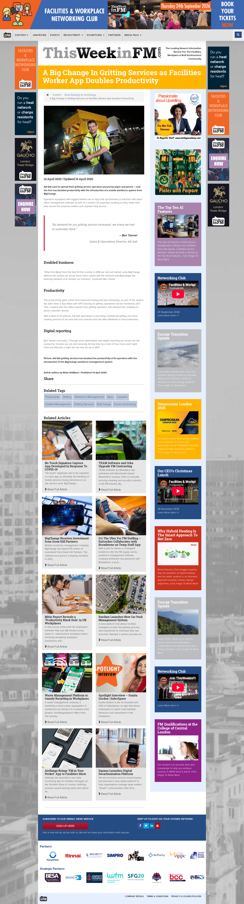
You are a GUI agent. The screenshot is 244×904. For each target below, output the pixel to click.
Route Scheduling (125, 404)
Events (55, 35)
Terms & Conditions (157, 896)
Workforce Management (89, 397)
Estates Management (58, 404)
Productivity (52, 397)
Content (20, 35)
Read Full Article (57, 489)
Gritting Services (84, 404)
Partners (114, 35)
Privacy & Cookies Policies (186, 896)
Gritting (67, 397)
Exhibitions (95, 35)
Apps (110, 397)
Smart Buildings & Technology (80, 95)
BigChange (104, 404)
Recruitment (72, 35)
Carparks (122, 397)
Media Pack (132, 35)
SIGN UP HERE (65, 826)
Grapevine (39, 35)
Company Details (134, 896)
